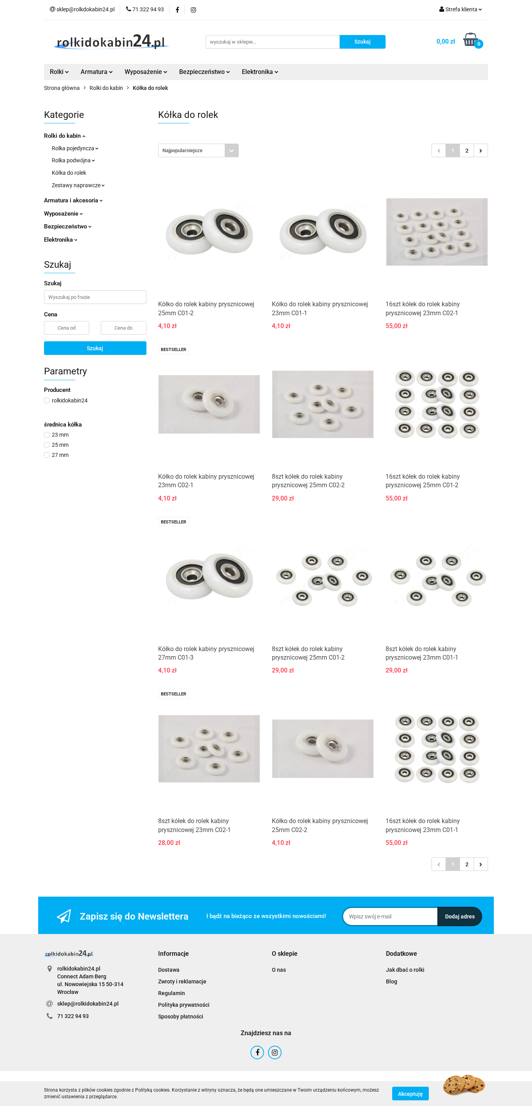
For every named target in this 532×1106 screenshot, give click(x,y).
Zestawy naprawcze (77, 185)
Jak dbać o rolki (405, 970)
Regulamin (171, 993)
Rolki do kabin (63, 135)
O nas (279, 970)
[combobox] (198, 150)
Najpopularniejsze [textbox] (182, 150)
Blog (391, 981)
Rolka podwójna (72, 160)
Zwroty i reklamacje (182, 981)
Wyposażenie (62, 213)
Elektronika (59, 239)
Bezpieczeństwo (66, 226)
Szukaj (95, 348)
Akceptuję (410, 1093)
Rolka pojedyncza (73, 148)
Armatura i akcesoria (72, 200)
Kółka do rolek (69, 173)
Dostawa (169, 970)
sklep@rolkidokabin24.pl (88, 1004)
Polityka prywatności (184, 1005)
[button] (173, 954)
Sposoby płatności (180, 1016)
